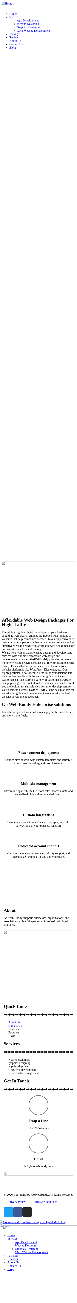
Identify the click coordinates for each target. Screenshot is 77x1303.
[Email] (38, 1143)
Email (38, 1159)
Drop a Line (38, 1121)
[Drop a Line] (38, 1105)
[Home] (7, 3)
